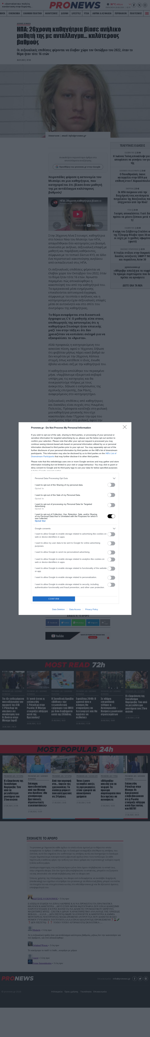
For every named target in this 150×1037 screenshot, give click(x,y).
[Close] (125, 428)
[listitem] (75, 478)
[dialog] (75, 518)
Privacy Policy (91, 609)
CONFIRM (53, 599)
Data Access (75, 609)
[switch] (111, 485)
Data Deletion (58, 609)
